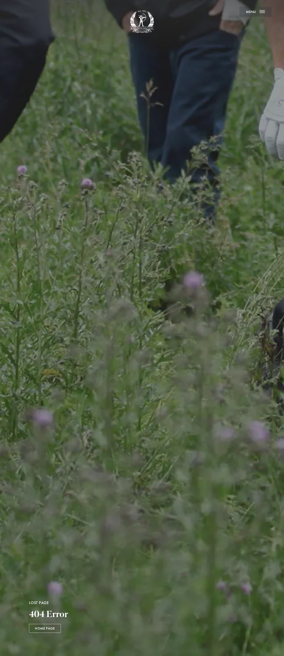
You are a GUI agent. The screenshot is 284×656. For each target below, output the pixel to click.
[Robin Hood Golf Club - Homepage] (142, 21)
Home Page (45, 628)
